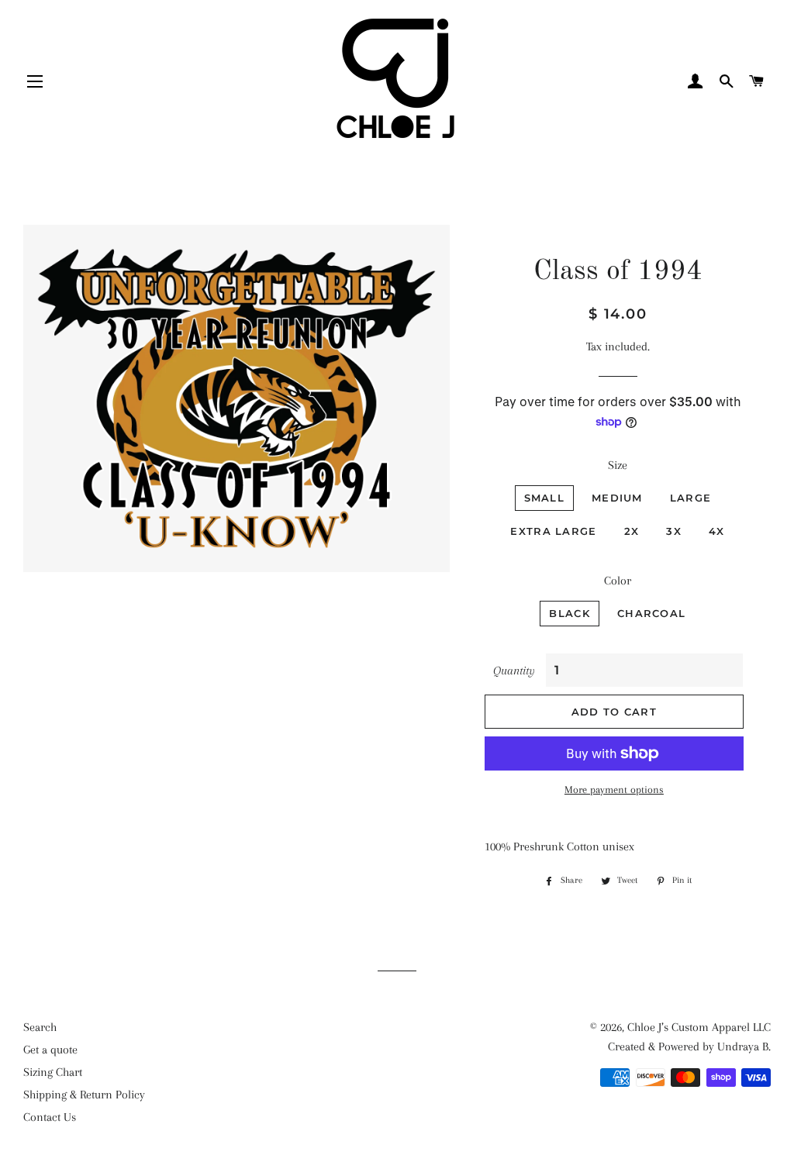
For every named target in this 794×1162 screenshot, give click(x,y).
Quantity (514, 671)
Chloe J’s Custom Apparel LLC (699, 1027)
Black (569, 613)
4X (717, 531)
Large (691, 497)
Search (40, 1027)
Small (544, 497)
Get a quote (50, 1050)
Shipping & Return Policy (84, 1095)
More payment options (614, 789)
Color (617, 581)
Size (617, 465)
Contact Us (49, 1117)
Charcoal (651, 613)
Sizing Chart (52, 1072)
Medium (617, 497)
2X (632, 531)
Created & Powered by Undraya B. (689, 1046)
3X (674, 531)
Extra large (553, 531)
